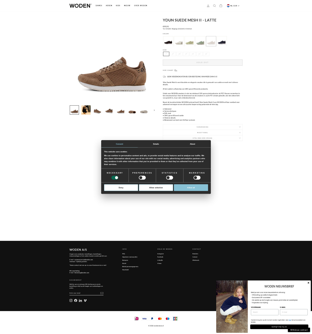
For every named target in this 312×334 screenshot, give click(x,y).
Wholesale (195, 260)
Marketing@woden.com (81, 272)
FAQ (123, 253)
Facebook (160, 257)
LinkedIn (160, 260)
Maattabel (125, 269)
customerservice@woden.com (83, 259)
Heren (109, 5)
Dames (99, 5)
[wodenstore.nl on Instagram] (70, 300)
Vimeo (159, 263)
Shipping (174, 29)
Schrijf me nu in (279, 327)
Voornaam (256, 307)
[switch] (142, 178)
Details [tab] (156, 144)
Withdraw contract (299, 330)
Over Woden (140, 5)
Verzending (203, 127)
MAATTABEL (202, 132)
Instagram (160, 253)
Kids (118, 5)
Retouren (125, 260)
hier (290, 320)
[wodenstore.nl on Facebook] (75, 300)
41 (199, 54)
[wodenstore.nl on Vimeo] (85, 300)
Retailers (195, 253)
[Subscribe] (101, 293)
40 (193, 54)
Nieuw (127, 5)
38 (179, 54)
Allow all (191, 188)
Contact (194, 257)
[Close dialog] (308, 282)
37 (173, 54)
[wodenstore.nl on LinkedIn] (80, 300)
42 (206, 54)
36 (166, 54)
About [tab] (192, 144)
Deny (121, 188)
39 (186, 54)
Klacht (124, 263)
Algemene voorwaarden (129, 257)
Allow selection (156, 188)
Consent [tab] (119, 144)
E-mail (282, 307)
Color (166, 33)
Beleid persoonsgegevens (130, 266)
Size (165, 50)
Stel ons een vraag (202, 138)
